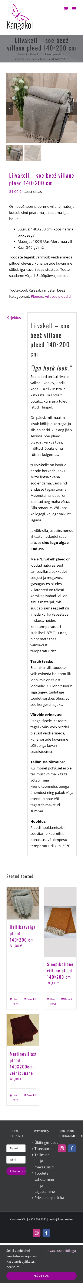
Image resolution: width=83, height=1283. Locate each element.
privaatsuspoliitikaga (61, 1250)
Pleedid (37, 296)
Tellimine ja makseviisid (41, 1160)
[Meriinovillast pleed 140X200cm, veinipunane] (23, 1030)
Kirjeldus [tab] (14, 317)
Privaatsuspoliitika (41, 1197)
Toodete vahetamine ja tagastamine (41, 1182)
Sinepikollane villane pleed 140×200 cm (60, 970)
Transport (41, 1148)
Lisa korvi (16, 1001)
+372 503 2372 (38, 1219)
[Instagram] (62, 1148)
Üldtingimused (41, 1142)
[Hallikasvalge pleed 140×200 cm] (23, 903)
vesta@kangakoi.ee (61, 1219)
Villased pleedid (58, 296)
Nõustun (41, 1275)
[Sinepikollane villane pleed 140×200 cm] (60, 922)
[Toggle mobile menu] (74, 8)
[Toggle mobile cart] (66, 8)
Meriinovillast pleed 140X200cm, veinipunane (23, 1063)
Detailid (31, 999)
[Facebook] (72, 1148)
